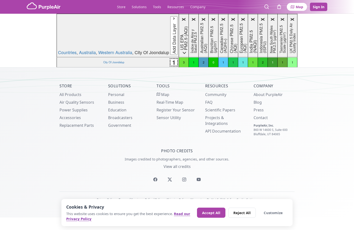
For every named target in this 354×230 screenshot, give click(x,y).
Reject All (242, 212)
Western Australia (115, 52)
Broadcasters (120, 117)
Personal (116, 94)
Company (197, 7)
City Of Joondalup (113, 62)
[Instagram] (184, 179)
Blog (258, 102)
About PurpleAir (268, 94)
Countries (67, 52)
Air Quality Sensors (76, 102)
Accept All (211, 212)
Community (215, 94)
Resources (175, 7)
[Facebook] (155, 179)
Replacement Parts (76, 125)
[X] (169, 179)
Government (119, 125)
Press (259, 110)
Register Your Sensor (176, 110)
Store (121, 7)
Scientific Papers (220, 110)
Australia (87, 52)
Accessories (70, 117)
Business (116, 102)
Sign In (318, 7)
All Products (70, 94)
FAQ (209, 102)
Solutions (139, 7)
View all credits (177, 166)
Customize (273, 212)
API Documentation (223, 131)
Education (117, 110)
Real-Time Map (170, 102)
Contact (261, 117)
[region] (177, 40)
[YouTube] (198, 179)
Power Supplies (73, 110)
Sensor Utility (169, 117)
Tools (157, 7)
